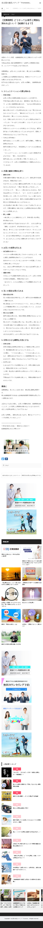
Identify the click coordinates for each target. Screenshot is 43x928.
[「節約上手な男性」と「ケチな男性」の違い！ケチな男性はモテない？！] (7, 856)
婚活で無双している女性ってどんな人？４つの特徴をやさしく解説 (27, 821)
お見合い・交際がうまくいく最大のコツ (32, 625)
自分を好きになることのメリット (11, 475)
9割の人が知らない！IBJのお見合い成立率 (11, 555)
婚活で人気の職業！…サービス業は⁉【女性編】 (26, 796)
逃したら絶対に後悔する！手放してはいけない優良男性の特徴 (27, 785)
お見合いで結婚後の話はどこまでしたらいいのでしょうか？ (22, 905)
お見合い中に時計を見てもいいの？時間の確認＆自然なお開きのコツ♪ (27, 844)
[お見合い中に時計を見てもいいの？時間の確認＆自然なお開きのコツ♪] (7, 844)
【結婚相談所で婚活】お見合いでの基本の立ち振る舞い (27, 880)
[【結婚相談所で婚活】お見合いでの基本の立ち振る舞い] (7, 879)
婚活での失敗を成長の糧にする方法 (11, 644)
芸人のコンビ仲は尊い (28, 602)
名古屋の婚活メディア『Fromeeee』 (20, 918)
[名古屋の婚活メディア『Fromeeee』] (16, 3)
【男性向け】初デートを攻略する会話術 (32, 583)
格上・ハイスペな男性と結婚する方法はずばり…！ (27, 832)
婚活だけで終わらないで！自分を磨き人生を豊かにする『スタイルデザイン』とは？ (32, 562)
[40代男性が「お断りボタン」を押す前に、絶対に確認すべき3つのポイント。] (7, 868)
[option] (7, 898)
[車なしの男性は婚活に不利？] (7, 808)
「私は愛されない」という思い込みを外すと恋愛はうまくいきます (11, 583)
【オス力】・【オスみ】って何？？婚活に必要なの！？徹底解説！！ (26, 773)
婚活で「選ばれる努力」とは (9, 624)
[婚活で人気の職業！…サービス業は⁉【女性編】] (7, 796)
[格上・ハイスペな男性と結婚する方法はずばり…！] (7, 832)
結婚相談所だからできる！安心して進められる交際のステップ (8, 905)
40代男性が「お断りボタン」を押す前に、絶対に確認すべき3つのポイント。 (27, 868)
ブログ (12, 14)
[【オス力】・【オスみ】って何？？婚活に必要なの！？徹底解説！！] (7, 772)
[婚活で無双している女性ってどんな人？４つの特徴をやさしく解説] (7, 820)
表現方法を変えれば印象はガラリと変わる (31, 476)
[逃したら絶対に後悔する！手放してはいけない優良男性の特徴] (7, 784)
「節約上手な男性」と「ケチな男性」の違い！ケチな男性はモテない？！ (27, 856)
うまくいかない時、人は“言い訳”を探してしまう (36, 905)
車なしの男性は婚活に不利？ (21, 808)
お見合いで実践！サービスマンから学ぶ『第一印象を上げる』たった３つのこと (11, 604)
